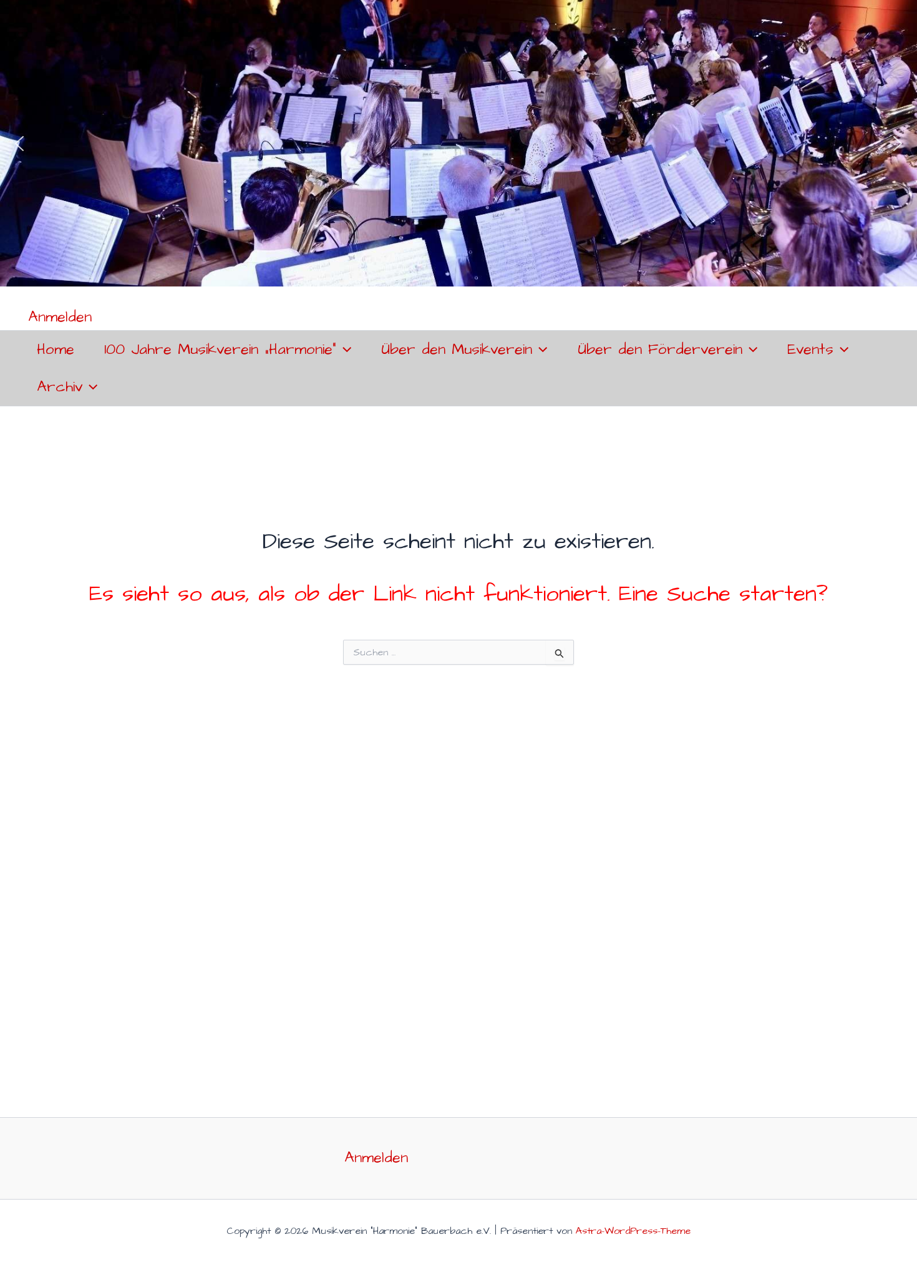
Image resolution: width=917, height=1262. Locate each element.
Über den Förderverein (660, 349)
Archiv (59, 387)
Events (810, 349)
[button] (19, 144)
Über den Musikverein (456, 349)
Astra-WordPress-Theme (633, 1231)
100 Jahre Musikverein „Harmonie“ (220, 349)
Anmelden (60, 317)
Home (55, 349)
